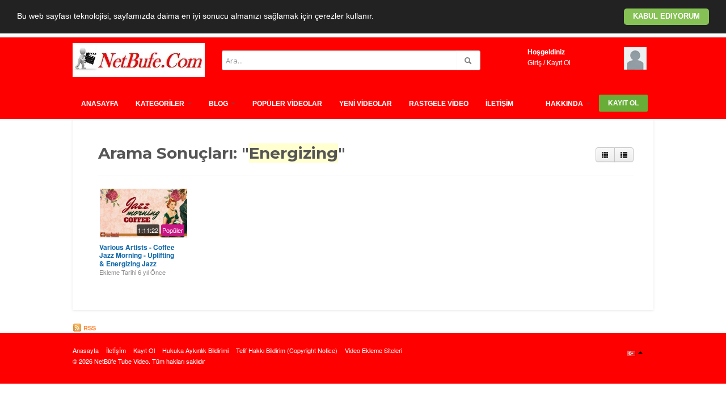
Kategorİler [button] (161, 104)
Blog (219, 104)
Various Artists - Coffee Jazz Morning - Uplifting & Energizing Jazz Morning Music (137, 259)
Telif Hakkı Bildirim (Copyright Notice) (286, 350)
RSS (89, 328)
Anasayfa (100, 104)
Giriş (534, 63)
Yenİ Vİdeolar (365, 104)
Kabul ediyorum (666, 16)
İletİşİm (499, 104)
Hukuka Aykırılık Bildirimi (195, 350)
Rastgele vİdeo (438, 104)
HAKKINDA (565, 104)
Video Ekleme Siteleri (373, 350)
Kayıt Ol (559, 63)
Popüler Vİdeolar (287, 104)
